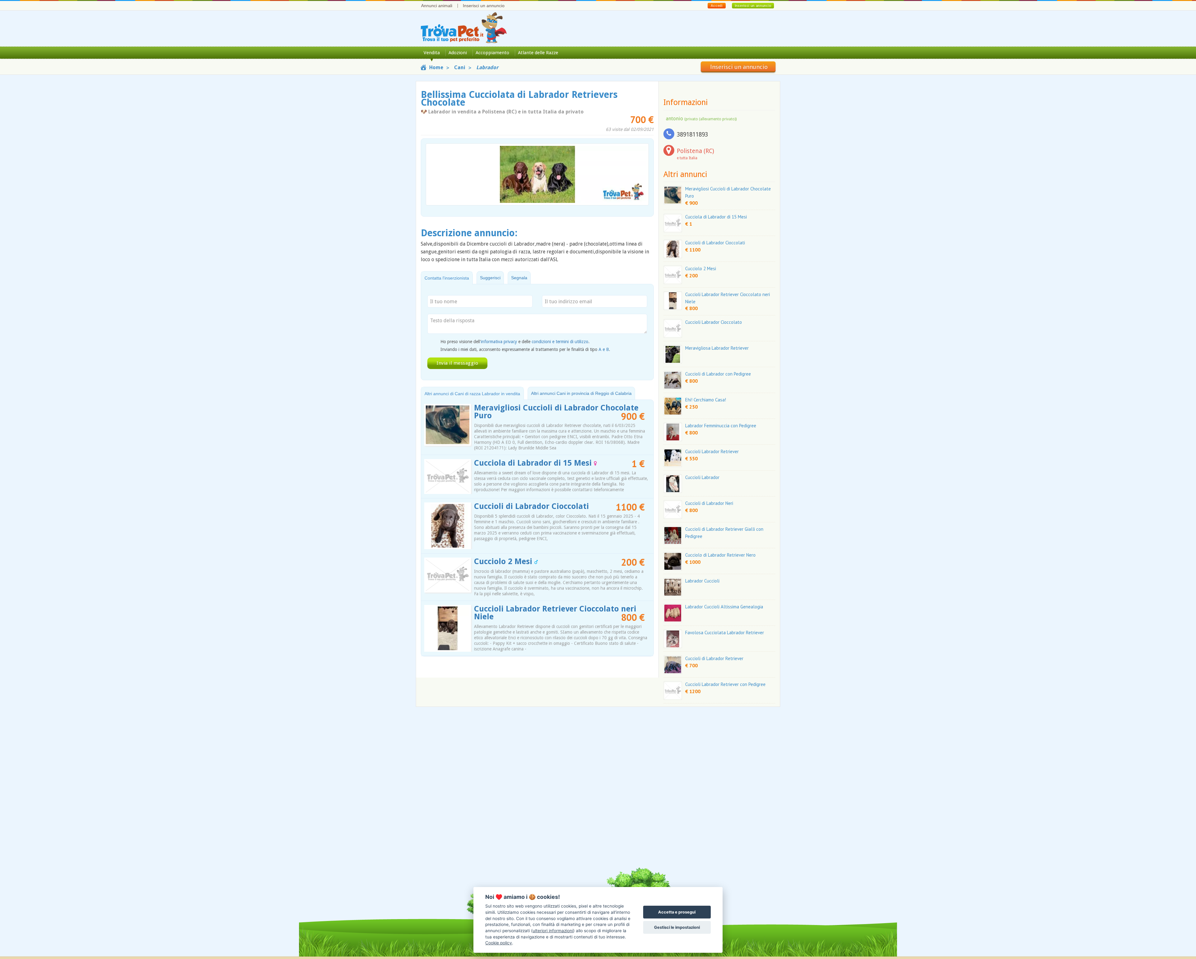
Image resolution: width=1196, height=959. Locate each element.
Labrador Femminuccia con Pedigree (720, 426)
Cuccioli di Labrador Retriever (714, 658)
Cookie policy (498, 942)
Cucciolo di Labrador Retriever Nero (720, 555)
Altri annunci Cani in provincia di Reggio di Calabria (581, 393)
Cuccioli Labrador (702, 477)
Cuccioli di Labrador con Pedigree (718, 374)
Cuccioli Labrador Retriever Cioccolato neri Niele (555, 612)
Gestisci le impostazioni (677, 927)
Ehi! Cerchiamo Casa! (705, 400)
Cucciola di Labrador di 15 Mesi (534, 463)
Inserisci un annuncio (484, 5)
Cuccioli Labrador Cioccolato (713, 322)
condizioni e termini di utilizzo (560, 341)
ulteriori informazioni (553, 930)
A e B (604, 349)
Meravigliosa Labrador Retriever (717, 348)
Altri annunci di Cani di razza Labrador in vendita (472, 393)
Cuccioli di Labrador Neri (709, 503)
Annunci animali (436, 5)
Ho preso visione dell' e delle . (515, 341)
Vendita (432, 52)
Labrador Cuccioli (702, 581)
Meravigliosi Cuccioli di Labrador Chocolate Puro (556, 411)
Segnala (519, 277)
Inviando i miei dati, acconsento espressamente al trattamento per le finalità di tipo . (525, 349)
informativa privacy (499, 341)
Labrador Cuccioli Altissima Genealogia (724, 607)
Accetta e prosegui (676, 912)
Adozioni (457, 52)
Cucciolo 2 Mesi (504, 561)
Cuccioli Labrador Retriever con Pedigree (725, 684)
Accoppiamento (492, 52)
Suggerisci (490, 277)
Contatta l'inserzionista (447, 278)
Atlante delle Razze (538, 52)
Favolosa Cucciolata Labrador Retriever (724, 632)
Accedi (716, 5)
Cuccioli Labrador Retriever (712, 451)
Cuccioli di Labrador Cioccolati (531, 506)
